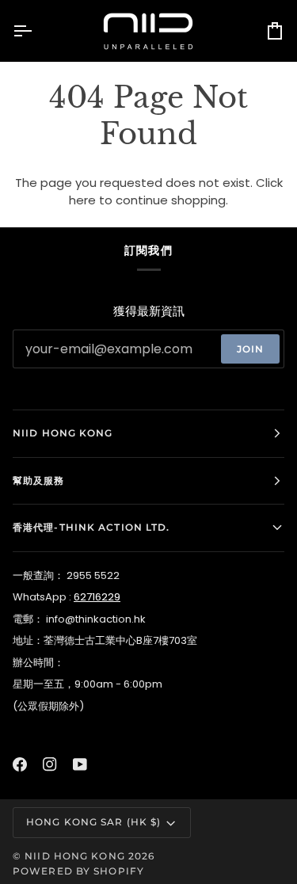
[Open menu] (36, 31)
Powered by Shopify (78, 871)
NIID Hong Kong (75, 856)
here (82, 200)
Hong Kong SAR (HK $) (93, 822)
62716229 (97, 596)
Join (250, 349)
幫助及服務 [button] (39, 480)
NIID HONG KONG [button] (63, 433)
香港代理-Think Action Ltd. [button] (91, 527)
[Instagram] (50, 764)
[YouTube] (80, 764)
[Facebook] (20, 764)
